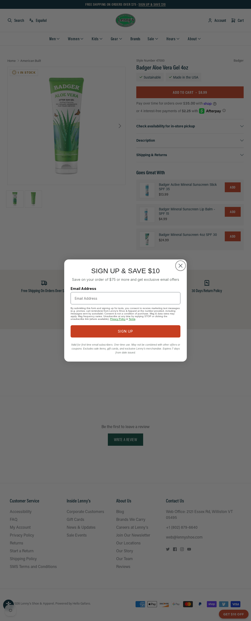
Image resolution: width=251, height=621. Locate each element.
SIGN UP (125, 331)
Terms (132, 319)
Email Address (83, 288)
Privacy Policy (118, 319)
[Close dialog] (180, 265)
